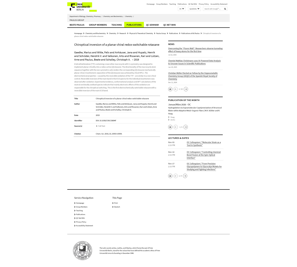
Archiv (173, 120)
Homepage (151, 4)
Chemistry (129, 16)
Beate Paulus (77, 24)
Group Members (162, 4)
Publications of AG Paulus (190, 33)
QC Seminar (152, 24)
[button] (181, 9)
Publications (182, 4)
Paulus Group (77, 20)
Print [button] (116, 203)
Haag (172, 117)
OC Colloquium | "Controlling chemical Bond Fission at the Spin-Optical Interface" (204, 155)
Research (122, 33)
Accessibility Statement (219, 4)
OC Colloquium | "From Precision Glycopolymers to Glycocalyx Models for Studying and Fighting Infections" (204, 166)
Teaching (172, 4)
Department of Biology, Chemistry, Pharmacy (86, 16)
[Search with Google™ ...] (225, 9)
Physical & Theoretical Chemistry (141, 33)
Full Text (101, 126)
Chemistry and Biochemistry (113, 16)
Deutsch (117, 207)
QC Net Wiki (192, 4)
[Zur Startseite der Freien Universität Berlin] (86, 7)
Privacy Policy (204, 4)
